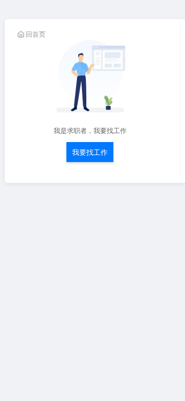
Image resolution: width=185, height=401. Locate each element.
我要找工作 (90, 152)
